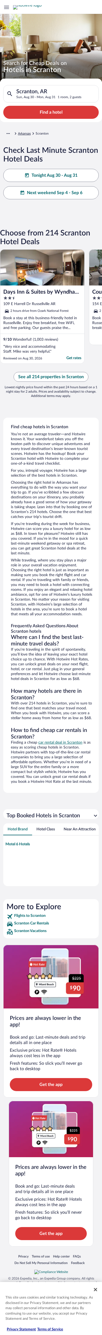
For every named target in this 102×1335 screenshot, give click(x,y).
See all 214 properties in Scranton (51, 377)
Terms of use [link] (41, 1256)
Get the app (51, 1084)
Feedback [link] (78, 1263)
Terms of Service (50, 1329)
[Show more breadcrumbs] (8, 133)
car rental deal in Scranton (60, 742)
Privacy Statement (21, 1329)
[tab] (17, 829)
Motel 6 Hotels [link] (17, 844)
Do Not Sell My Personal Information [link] (41, 1263)
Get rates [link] (73, 358)
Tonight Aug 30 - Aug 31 (55, 175)
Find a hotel (51, 112)
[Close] (95, 1290)
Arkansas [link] (24, 133)
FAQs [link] (77, 1256)
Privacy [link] (23, 1256)
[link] (51, 916)
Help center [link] (61, 1256)
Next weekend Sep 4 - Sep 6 (54, 193)
